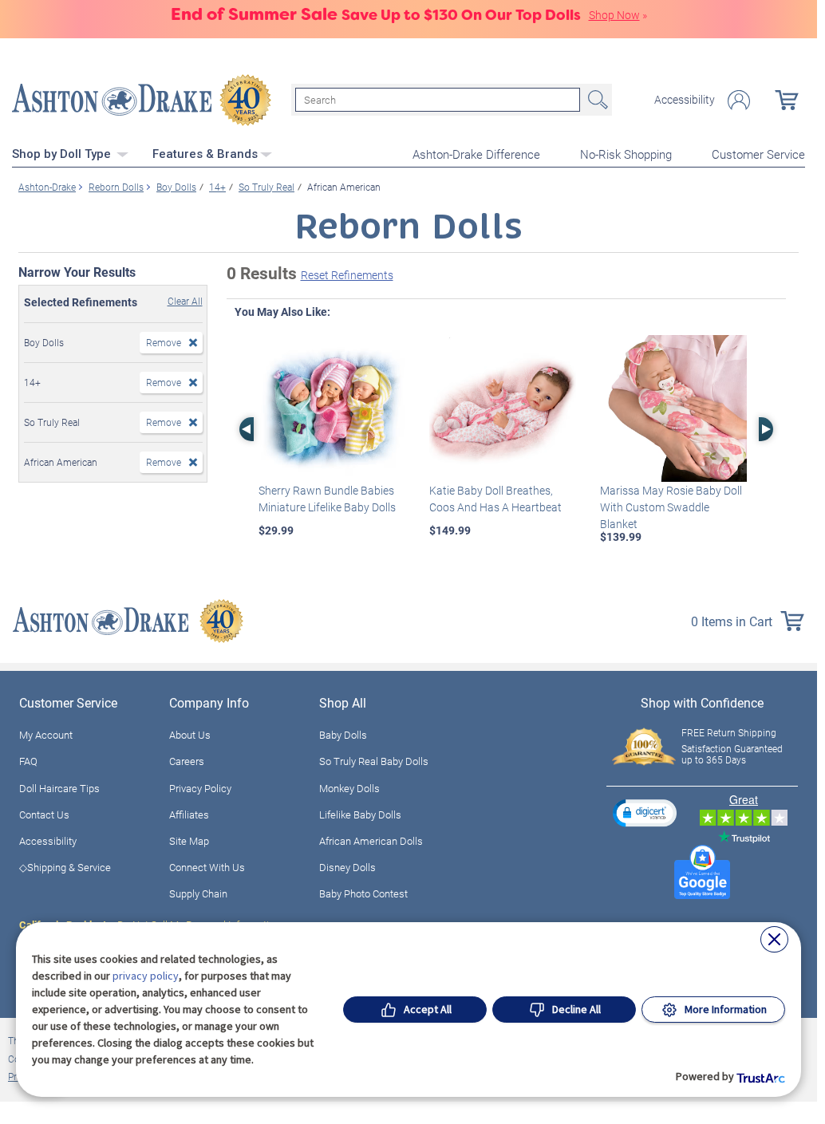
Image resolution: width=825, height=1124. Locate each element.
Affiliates (189, 814)
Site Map (189, 841)
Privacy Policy (200, 788)
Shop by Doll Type (63, 154)
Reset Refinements (347, 274)
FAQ (28, 761)
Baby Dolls (343, 735)
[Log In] (739, 100)
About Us (190, 735)
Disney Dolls (347, 867)
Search (596, 100)
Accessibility (684, 99)
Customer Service (758, 154)
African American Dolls (371, 841)
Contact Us (44, 814)
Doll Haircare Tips (59, 788)
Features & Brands (205, 154)
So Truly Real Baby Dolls (373, 761)
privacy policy (145, 975)
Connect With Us (207, 867)
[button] (645, 812)
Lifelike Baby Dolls (360, 814)
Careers (186, 761)
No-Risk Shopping (626, 154)
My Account (46, 735)
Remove (163, 342)
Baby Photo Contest (363, 893)
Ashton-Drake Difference (476, 154)
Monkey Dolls (349, 788)
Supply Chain (198, 893)
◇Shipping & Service (65, 867)
